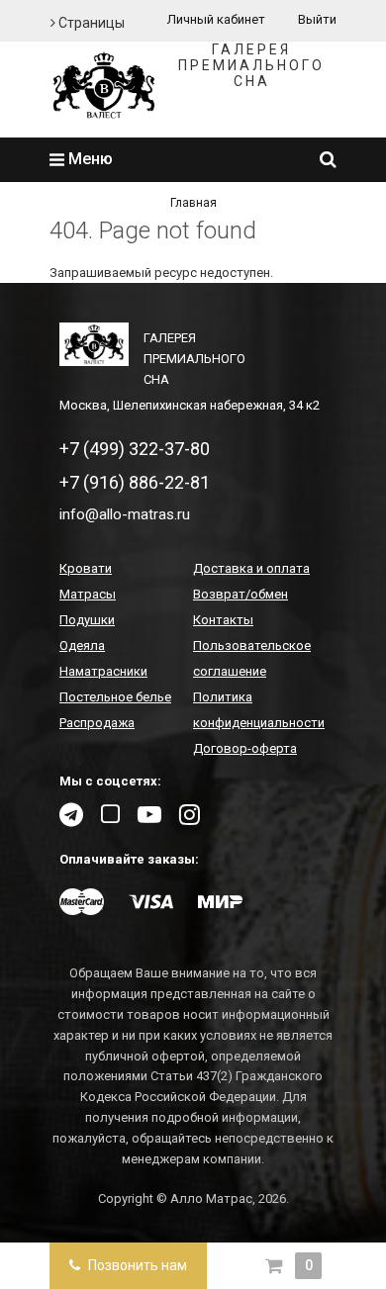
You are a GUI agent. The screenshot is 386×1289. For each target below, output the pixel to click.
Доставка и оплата (251, 568)
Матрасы (87, 594)
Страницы (90, 23)
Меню (88, 158)
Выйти (317, 19)
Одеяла (82, 645)
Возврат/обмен (240, 594)
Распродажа (97, 722)
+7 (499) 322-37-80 (134, 448)
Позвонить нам (136, 1265)
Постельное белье (115, 697)
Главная (193, 203)
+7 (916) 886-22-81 (134, 482)
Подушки (87, 619)
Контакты (223, 619)
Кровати (85, 568)
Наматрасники (103, 671)
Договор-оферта (245, 748)
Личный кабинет (216, 19)
